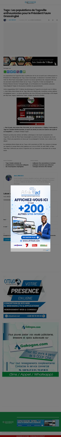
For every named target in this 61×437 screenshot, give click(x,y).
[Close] (49, 184)
